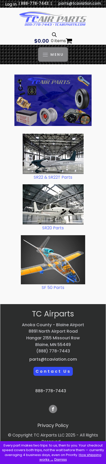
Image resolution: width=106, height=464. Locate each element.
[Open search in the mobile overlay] (54, 34)
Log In (11, 4)
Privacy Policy (53, 425)
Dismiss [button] (60, 459)
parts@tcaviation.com (79, 3)
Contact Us (53, 371)
